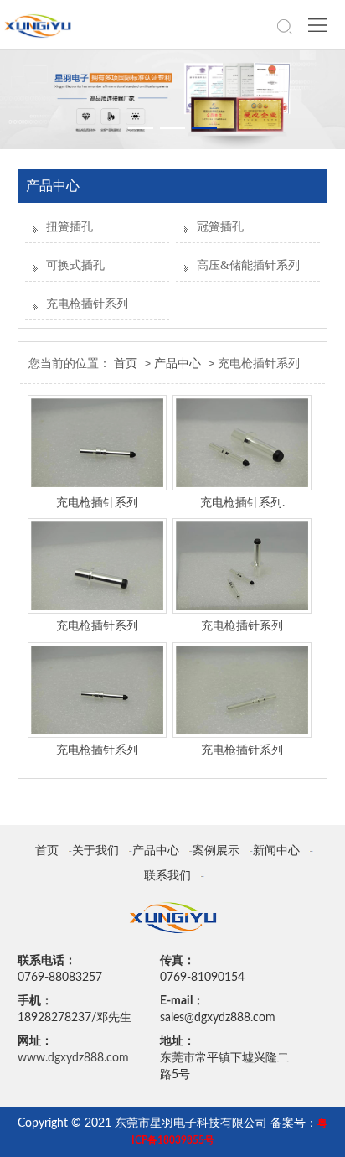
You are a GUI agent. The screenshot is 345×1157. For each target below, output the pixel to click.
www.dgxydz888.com (73, 1058)
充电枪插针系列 (87, 304)
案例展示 (216, 851)
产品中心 (177, 363)
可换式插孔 (75, 265)
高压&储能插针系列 (248, 265)
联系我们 (167, 876)
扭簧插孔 (69, 227)
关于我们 (95, 851)
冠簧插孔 (220, 227)
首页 (125, 363)
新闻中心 (276, 851)
